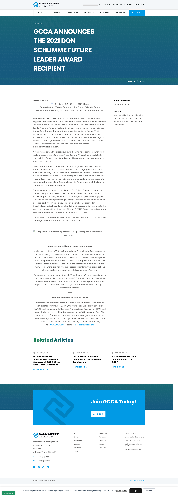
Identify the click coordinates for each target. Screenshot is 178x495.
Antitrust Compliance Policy (133, 445)
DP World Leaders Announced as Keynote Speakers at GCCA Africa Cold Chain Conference (46, 360)
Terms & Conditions (132, 441)
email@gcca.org (43, 461)
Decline (149, 491)
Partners (104, 13)
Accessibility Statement (134, 437)
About (41, 13)
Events (57, 13)
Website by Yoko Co (137, 481)
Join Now (139, 5)
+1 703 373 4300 (43, 457)
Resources (73, 13)
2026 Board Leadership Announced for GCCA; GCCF (124, 359)
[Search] (101, 5)
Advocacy (89, 13)
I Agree (136, 491)
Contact (117, 5)
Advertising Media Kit (133, 450)
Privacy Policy (130, 434)
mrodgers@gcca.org (84, 325)
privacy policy (121, 491)
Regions (128, 5)
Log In (107, 5)
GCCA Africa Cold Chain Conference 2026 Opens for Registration (87, 359)
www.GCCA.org (57, 325)
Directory (137, 13)
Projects (120, 13)
